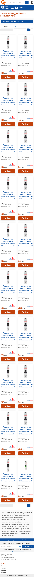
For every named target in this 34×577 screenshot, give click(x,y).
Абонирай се (27, 546)
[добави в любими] (13, 70)
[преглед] (10, 70)
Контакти (3, 572)
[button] (31, 7)
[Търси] (27, 2)
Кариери (3, 568)
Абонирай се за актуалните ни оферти (17, 543)
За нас (3, 566)
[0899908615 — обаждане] (32, 2)
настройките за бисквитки (17, 551)
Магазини (3, 570)
